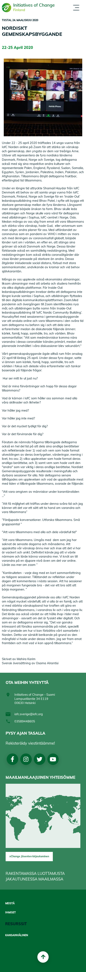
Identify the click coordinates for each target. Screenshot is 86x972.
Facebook (12, 759)
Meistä (10, 903)
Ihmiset (10, 912)
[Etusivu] (28, 7)
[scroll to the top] (43, 957)
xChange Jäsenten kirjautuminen (29, 856)
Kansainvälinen (16, 935)
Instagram (26, 759)
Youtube (53, 759)
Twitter (39, 759)
